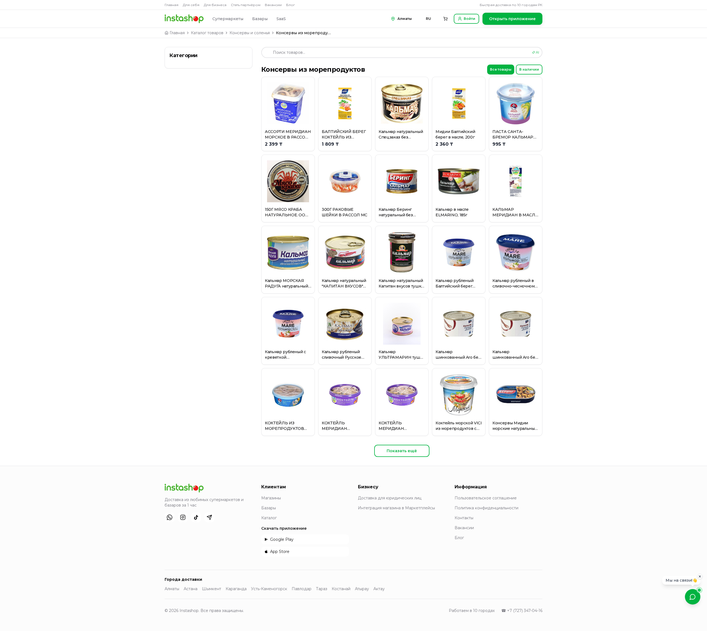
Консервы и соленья (249, 32)
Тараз (321, 588)
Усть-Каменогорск (269, 588)
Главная (171, 5)
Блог (290, 5)
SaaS (281, 18)
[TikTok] (196, 517)
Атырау (362, 588)
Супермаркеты (227, 18)
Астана (190, 588)
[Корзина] (445, 19)
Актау (379, 588)
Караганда (236, 588)
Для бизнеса (215, 5)
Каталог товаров (207, 32)
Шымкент (211, 588)
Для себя (191, 5)
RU (428, 19)
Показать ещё (402, 450)
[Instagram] (183, 517)
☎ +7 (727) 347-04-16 (521, 610)
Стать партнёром (245, 5)
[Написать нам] (692, 597)
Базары (260, 18)
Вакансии (273, 5)
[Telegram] (209, 517)
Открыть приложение (512, 18)
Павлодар (302, 588)
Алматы (172, 588)
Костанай (341, 588)
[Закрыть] (700, 576)
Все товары (500, 69)
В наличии (529, 69)
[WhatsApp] (170, 517)
